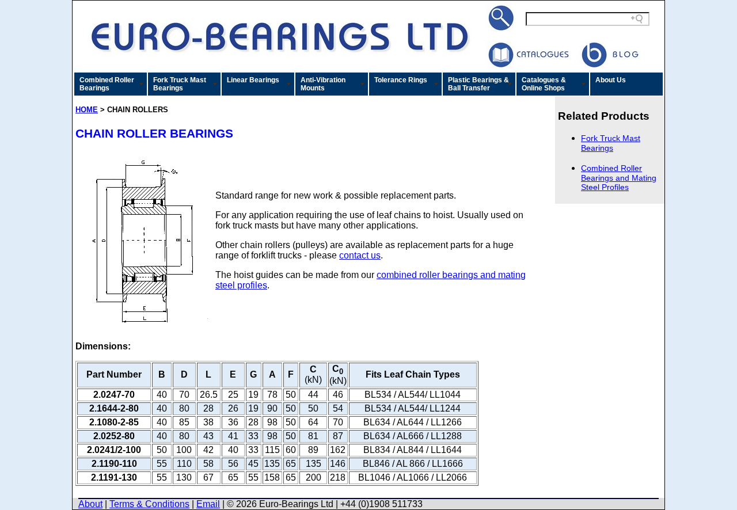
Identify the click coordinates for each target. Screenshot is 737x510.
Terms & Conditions (149, 504)
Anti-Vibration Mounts (323, 84)
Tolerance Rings (400, 80)
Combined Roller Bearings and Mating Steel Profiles (618, 177)
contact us (360, 255)
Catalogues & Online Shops (544, 84)
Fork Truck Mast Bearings (179, 84)
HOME (86, 109)
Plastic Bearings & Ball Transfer (478, 84)
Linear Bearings (253, 80)
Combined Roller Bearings (106, 84)
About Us (610, 80)
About (90, 504)
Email (208, 504)
